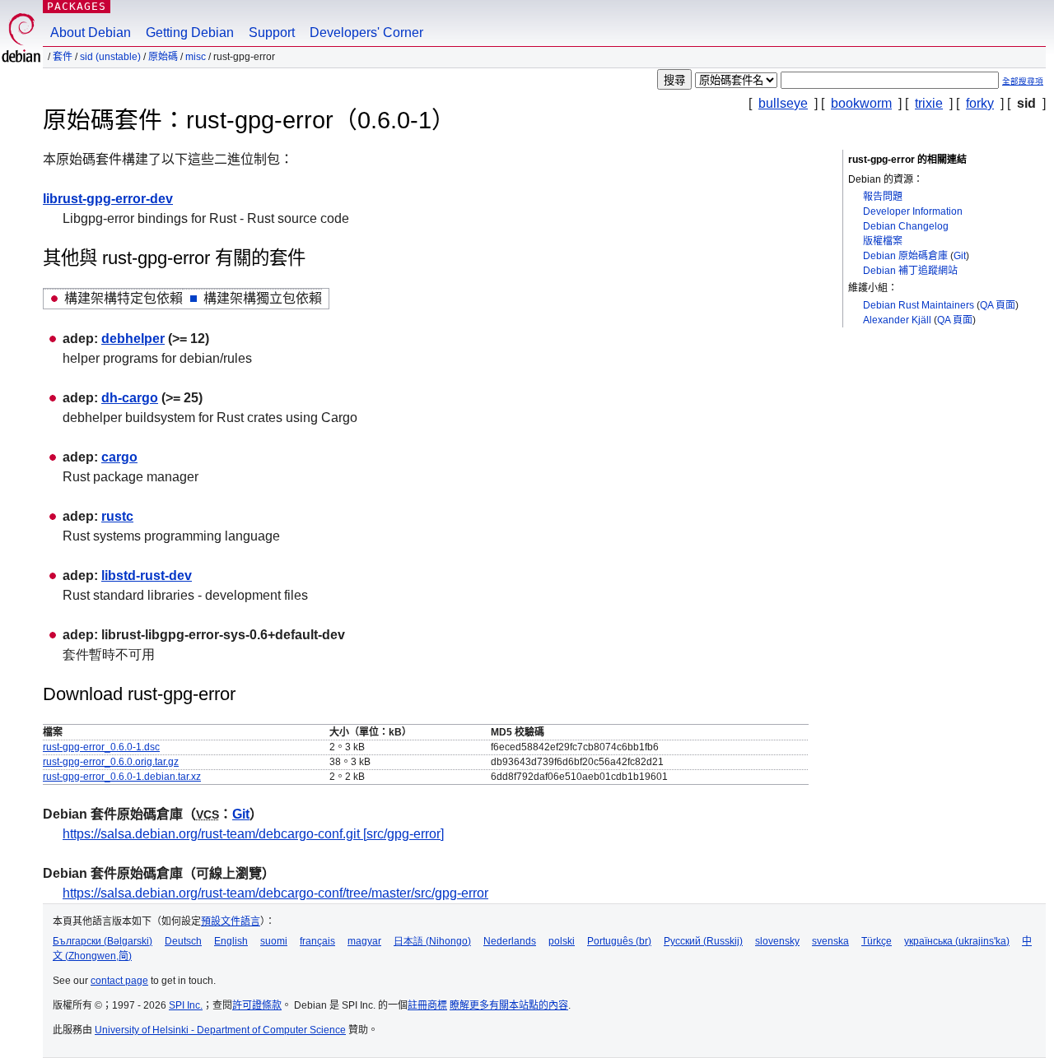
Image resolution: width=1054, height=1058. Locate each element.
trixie (929, 103)
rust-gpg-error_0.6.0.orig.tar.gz (111, 762)
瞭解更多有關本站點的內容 (509, 1005)
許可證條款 (257, 1005)
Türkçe (876, 941)
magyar (364, 941)
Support (272, 32)
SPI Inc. (186, 1005)
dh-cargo (129, 398)
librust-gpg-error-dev (108, 199)
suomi (273, 941)
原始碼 (163, 57)
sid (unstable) (110, 57)
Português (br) (619, 941)
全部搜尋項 (1022, 81)
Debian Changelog (906, 226)
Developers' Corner (366, 32)
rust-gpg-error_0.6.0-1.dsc (101, 747)
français (317, 941)
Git (960, 256)
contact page (119, 980)
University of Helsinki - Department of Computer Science (220, 1030)
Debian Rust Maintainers (918, 305)
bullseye (783, 103)
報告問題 (882, 196)
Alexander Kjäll (897, 320)
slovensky (777, 941)
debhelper (133, 339)
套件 (62, 57)
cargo (119, 457)
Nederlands (509, 941)
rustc (117, 516)
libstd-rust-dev (146, 575)
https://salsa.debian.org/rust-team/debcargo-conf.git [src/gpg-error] (253, 834)
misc (195, 57)
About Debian (90, 32)
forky (980, 103)
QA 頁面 (997, 305)
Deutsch (183, 941)
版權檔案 (882, 241)
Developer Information (913, 211)
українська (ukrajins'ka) (957, 941)
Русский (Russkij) (703, 941)
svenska (830, 941)
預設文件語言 (230, 921)
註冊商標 (427, 1005)
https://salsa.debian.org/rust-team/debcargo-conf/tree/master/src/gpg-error (275, 893)
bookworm (861, 103)
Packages (76, 6)
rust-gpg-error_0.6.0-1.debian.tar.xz (122, 776)
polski (561, 941)
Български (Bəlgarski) (102, 941)
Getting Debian (190, 32)
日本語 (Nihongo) (432, 941)
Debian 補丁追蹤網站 (910, 270)
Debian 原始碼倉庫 (905, 256)
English (231, 941)
